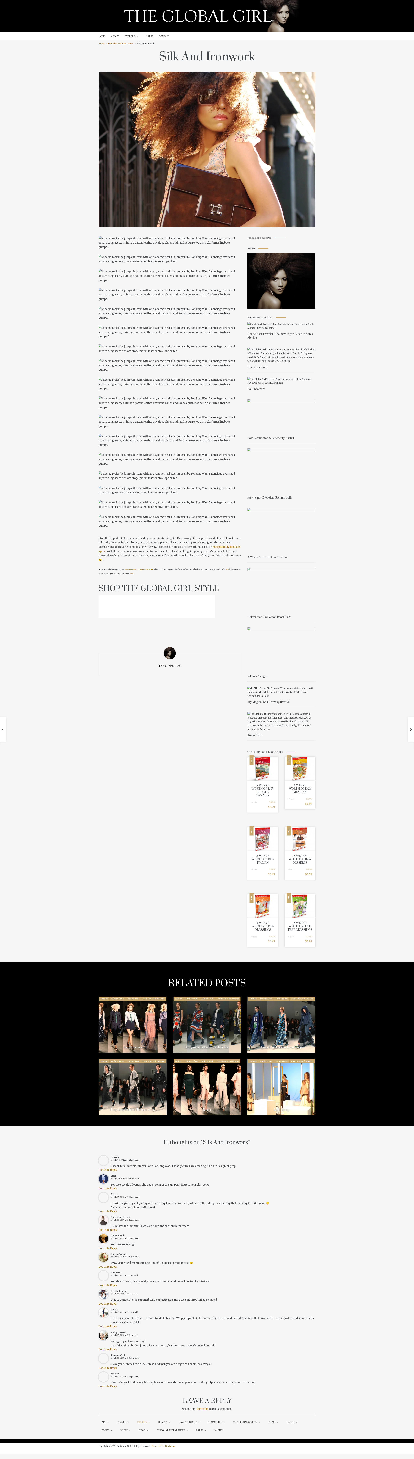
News (142, 1430)
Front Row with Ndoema (153, 999)
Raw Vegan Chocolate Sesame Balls (269, 498)
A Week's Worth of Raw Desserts (300, 859)
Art (104, 1422)
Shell (113, 1175)
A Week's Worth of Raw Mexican (267, 557)
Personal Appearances (171, 1430)
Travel (121, 1422)
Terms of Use (158, 1446)
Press (199, 1430)
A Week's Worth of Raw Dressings (263, 926)
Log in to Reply (108, 1169)
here (227, 569)
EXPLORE (130, 36)
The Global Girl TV (245, 1422)
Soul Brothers (256, 389)
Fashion (104, 999)
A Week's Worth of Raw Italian (263, 859)
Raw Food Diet (188, 1422)
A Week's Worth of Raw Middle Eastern (263, 790)
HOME (102, 36)
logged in (202, 1408)
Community (215, 1422)
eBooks (254, 802)
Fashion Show (117, 999)
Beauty (163, 1422)
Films (271, 1422)
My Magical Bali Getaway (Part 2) (268, 702)
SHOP (221, 1430)
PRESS (149, 36)
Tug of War (254, 735)
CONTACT (164, 36)
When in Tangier (257, 676)
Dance (290, 1422)
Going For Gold (257, 367)
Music (124, 1430)
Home (102, 43)
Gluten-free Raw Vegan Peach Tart (269, 617)
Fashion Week (133, 999)
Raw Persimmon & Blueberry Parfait (270, 438)
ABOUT (115, 36)
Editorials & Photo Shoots (120, 43)
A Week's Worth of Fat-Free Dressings (300, 926)
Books (105, 1430)
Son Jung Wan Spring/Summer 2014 (139, 569)
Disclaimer (170, 1446)
